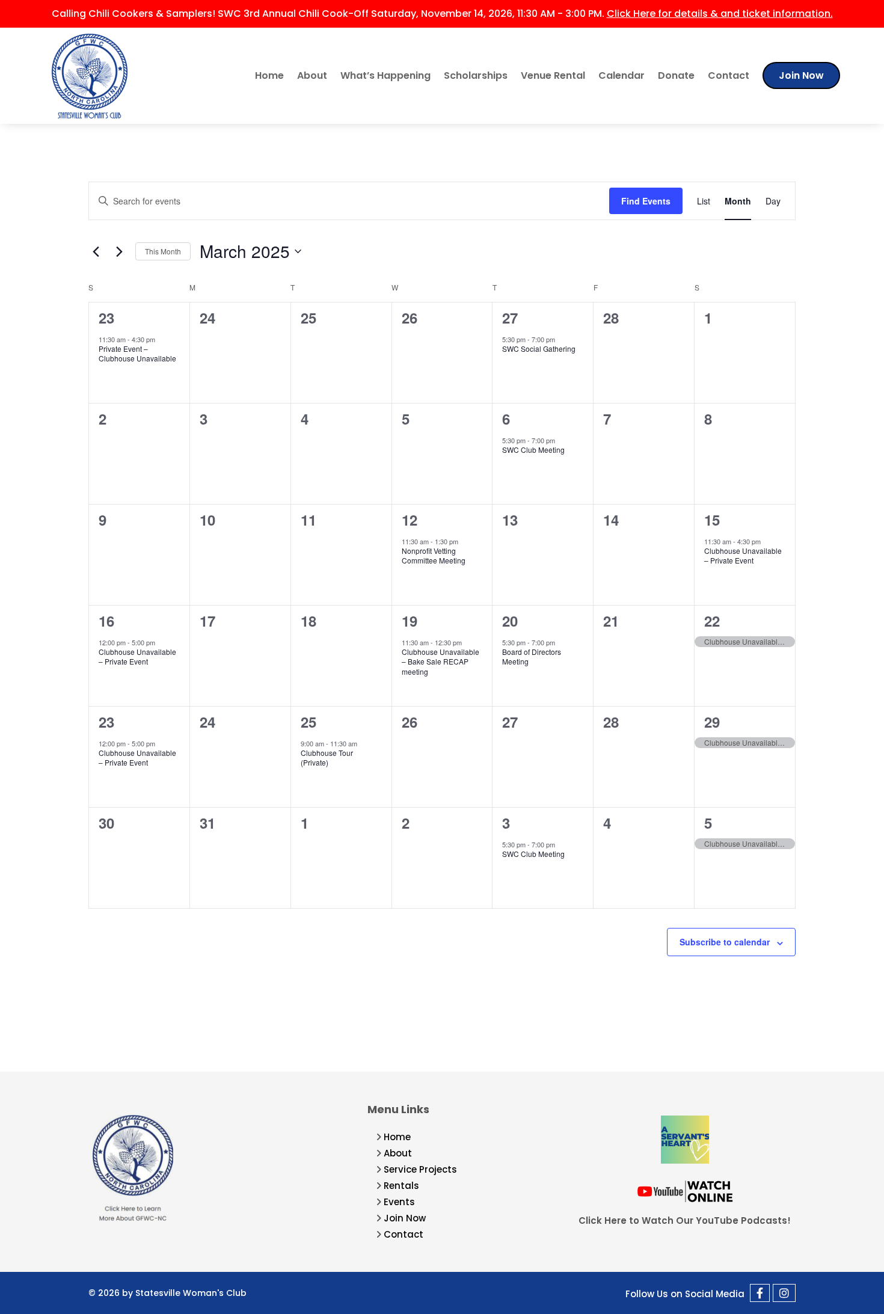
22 (712, 620)
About (312, 75)
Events (399, 1202)
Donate (676, 75)
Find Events (646, 201)
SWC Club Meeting (533, 449)
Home (269, 75)
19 (409, 620)
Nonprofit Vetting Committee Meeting (433, 555)
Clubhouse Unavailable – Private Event (743, 555)
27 (510, 317)
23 (106, 317)
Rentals (401, 1185)
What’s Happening (385, 75)
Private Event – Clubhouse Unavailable (137, 353)
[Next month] (119, 251)
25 (308, 721)
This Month (163, 251)
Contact (728, 75)
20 (510, 620)
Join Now (801, 75)
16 (106, 620)
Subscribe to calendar (725, 942)
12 (409, 519)
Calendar (621, 75)
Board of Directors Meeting (531, 656)
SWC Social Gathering (539, 348)
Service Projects (420, 1169)
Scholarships (476, 75)
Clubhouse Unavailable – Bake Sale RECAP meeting (440, 661)
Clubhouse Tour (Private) (327, 758)
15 (712, 519)
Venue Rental (553, 75)
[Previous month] (95, 251)
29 (712, 721)
